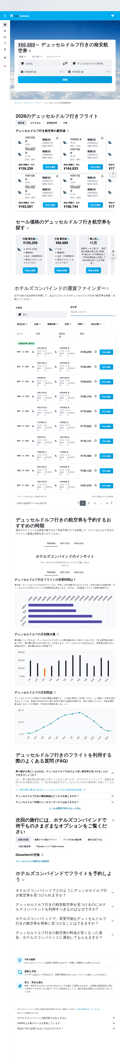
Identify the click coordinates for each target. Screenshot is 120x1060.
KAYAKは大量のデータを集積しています (38, 1023)
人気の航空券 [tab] (24, 846)
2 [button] (88, 503)
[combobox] (53, 56)
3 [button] (94, 503)
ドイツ (38, 102)
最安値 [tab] (21, 122)
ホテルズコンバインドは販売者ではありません (42, 1017)
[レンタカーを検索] (5, 37)
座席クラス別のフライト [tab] (46, 839)
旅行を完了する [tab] (95, 839)
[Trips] (5, 58)
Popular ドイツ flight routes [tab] (50, 846)
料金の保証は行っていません (88, 1009)
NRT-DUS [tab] (64, 543)
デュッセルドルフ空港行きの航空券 (32, 861)
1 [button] (82, 503)
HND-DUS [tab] (78, 543)
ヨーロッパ (27, 102)
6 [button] (107, 503)
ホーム (17, 102)
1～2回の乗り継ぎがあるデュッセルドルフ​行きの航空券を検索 (49, 789)
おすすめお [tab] (35, 122)
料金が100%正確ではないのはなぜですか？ (40, 1028)
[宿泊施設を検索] (5, 31)
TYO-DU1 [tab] (51, 543)
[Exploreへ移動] (5, 49)
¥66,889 (26, 44)
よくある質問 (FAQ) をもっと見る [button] (65, 808)
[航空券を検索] (5, 25)
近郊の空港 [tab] (23, 839)
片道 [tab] (65, 122)
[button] (5, 15)
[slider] (115, 315)
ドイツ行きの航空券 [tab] (72, 839)
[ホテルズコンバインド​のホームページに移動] (20, 15)
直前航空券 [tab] (52, 122)
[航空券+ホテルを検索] (5, 43)
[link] (30, 270)
